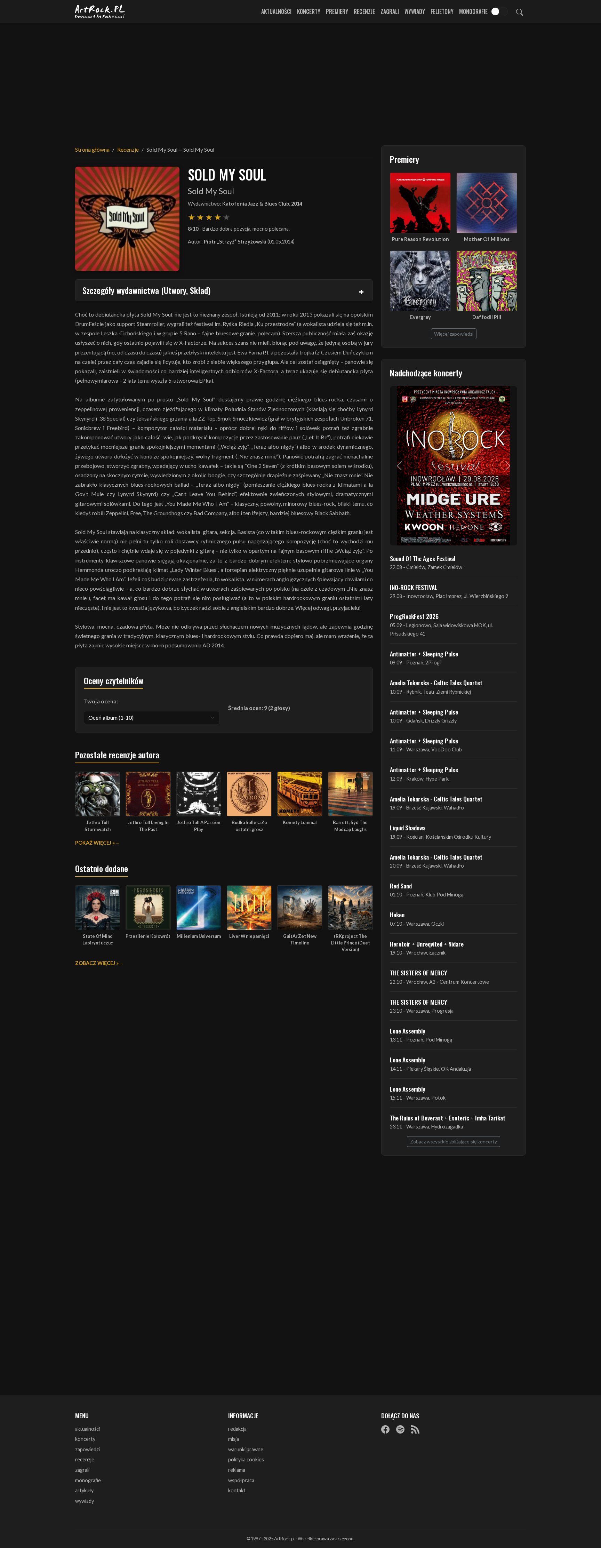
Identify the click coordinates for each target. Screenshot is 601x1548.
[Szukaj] (519, 11)
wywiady (84, 1501)
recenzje (84, 1459)
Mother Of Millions (487, 239)
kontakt (237, 1490)
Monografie (473, 11)
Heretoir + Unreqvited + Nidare (427, 943)
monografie (88, 1480)
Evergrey (420, 317)
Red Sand (401, 885)
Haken (397, 914)
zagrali (82, 1470)
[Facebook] (385, 1429)
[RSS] (415, 1429)
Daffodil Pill (486, 317)
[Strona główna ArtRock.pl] (100, 11)
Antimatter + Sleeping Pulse (424, 653)
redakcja (237, 1429)
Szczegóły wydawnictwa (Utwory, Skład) (146, 290)
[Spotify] (400, 1429)
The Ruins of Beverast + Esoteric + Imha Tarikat (447, 1117)
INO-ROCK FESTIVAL (414, 587)
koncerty (85, 1439)
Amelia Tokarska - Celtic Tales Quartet (436, 682)
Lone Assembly (407, 1030)
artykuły (84, 1490)
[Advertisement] (300, 80)
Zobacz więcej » (97, 963)
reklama (236, 1470)
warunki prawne (245, 1449)
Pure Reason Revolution (420, 239)
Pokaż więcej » (95, 843)
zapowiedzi (87, 1449)
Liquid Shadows (408, 827)
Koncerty (308, 11)
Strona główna (92, 149)
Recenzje (364, 11)
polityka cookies (246, 1459)
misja (233, 1439)
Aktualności (276, 11)
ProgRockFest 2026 (414, 616)
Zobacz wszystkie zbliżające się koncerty (453, 1141)
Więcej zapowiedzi (453, 334)
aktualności (87, 1429)
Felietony (442, 11)
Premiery (337, 11)
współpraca (241, 1480)
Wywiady (414, 11)
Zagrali (389, 11)
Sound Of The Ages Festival (422, 558)
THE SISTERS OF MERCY (418, 972)
